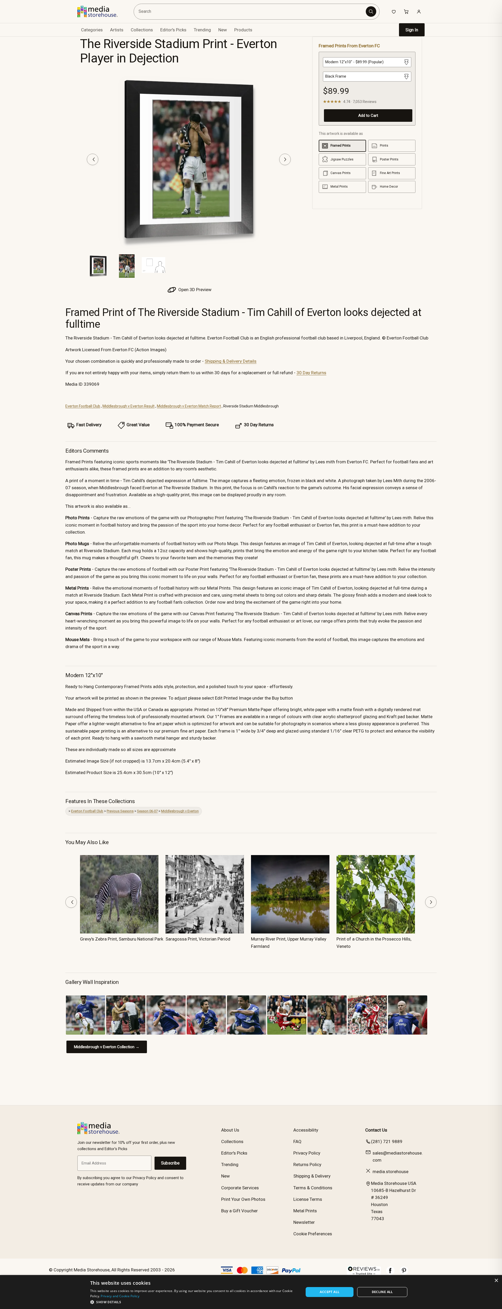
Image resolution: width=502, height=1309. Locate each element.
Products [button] (243, 29)
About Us (230, 1130)
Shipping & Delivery (311, 1176)
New (222, 29)
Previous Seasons (120, 811)
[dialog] (251, 1292)
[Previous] (92, 159)
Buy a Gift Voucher (239, 1210)
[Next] (285, 159)
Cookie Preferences (312, 1233)
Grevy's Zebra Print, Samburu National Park (121, 939)
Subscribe (170, 1163)
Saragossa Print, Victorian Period (198, 939)
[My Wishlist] (394, 11)
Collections (142, 29)
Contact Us (376, 1130)
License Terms (307, 1199)
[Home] (101, 11)
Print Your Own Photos (243, 1199)
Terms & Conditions (312, 1187)
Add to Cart (368, 115)
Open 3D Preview (194, 289)
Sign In (412, 29)
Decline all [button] (382, 1292)
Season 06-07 (147, 811)
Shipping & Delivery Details (230, 361)
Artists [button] (116, 29)
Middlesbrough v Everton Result (128, 406)
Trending (202, 29)
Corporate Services (240, 1187)
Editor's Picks (173, 29)
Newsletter (304, 1222)
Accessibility (305, 1130)
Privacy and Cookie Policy (120, 1296)
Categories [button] (92, 29)
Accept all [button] (329, 1292)
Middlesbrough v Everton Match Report (189, 406)
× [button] (496, 1281)
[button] (194, 1302)
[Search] (371, 11)
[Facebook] (390, 1273)
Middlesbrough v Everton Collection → (106, 1047)
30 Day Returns (311, 372)
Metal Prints (305, 1210)
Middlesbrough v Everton (180, 811)
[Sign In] (419, 11)
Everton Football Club (82, 406)
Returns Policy (307, 1164)
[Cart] (406, 11)
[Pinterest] (404, 1273)
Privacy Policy (306, 1153)
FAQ (297, 1141)
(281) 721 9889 (386, 1141)
